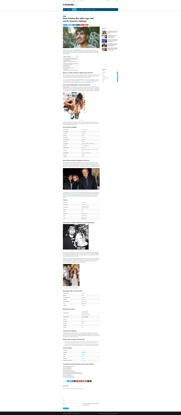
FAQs (85, 0)
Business (82, 9)
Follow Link (84, 352)
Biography (74, 9)
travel (78, 9)
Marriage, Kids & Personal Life (68, 64)
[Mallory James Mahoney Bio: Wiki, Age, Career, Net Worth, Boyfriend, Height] (104, 49)
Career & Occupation (66, 66)
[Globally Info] (70, 5)
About (67, 0)
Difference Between (105, 78)
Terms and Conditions (80, 0)
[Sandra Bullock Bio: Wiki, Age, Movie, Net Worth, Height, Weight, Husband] (104, 45)
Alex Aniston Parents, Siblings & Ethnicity (69, 61)
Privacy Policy (74, 0)
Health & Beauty (88, 9)
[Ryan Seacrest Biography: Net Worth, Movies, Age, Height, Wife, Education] (104, 41)
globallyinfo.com (70, 413)
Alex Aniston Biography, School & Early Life (70, 59)
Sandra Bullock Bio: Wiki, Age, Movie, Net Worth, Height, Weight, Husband (113, 44)
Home (64, 0)
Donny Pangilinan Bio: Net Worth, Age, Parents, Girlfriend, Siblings (112, 36)
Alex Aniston (65, 50)
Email (64, 403)
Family (64, 62)
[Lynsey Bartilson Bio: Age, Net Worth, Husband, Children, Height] (104, 32)
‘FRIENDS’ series (67, 196)
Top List (93, 9)
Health (103, 75)
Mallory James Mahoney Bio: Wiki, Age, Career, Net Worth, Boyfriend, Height (113, 49)
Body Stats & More (66, 65)
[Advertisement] (100, 5)
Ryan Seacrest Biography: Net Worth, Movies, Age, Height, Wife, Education (113, 40)
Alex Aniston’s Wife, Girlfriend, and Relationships (70, 63)
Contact (70, 0)
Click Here (83, 350)
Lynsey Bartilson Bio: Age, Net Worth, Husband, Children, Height (113, 32)
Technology (69, 9)
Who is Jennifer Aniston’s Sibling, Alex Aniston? (70, 58)
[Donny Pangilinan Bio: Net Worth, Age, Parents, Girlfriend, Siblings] (104, 36)
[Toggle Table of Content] (77, 57)
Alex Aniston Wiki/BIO (66, 60)
